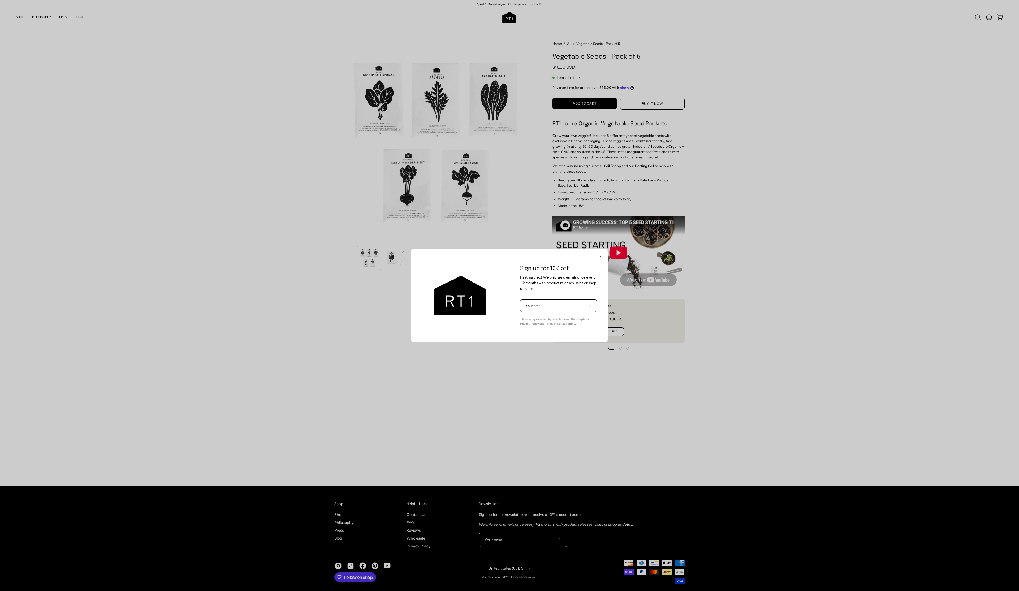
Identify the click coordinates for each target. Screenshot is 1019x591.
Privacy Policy (529, 323)
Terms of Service (556, 323)
